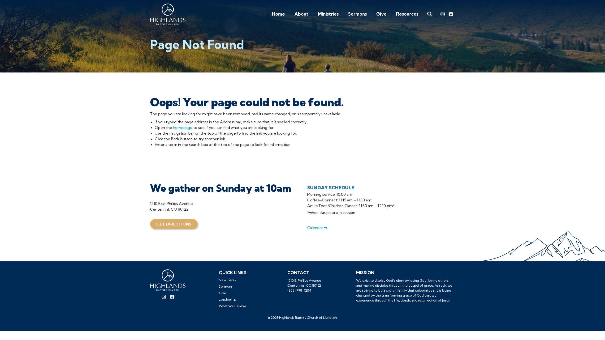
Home (278, 14)
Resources (407, 14)
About (301, 14)
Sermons (357, 14)
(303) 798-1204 (299, 290)
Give (381, 14)
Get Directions (173, 224)
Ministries (328, 14)
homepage (182, 127)
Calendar (315, 227)
